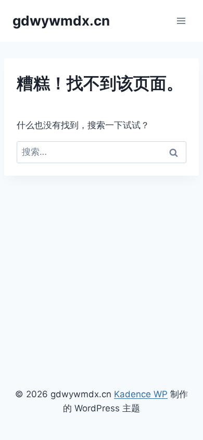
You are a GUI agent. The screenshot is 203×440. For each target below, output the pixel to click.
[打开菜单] (181, 21)
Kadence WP (141, 394)
